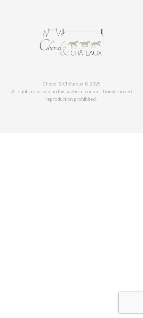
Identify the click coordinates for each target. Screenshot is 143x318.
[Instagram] (71, 72)
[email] (80, 72)
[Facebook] (62, 72)
